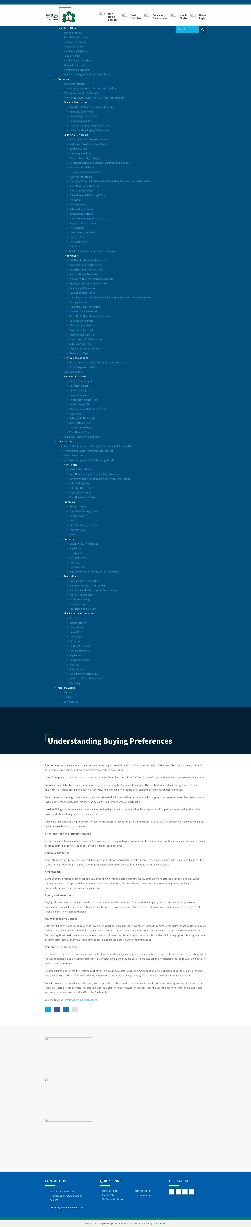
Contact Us (108, 1194)
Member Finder (110, 1190)
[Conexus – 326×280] (68, 1057)
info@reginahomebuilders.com (67, 1207)
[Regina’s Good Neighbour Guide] (68, 1098)
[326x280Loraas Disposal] (68, 1138)
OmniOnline (159, 1223)
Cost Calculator (143, 1194)
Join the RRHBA (143, 1190)
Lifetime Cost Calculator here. (81, 1000)
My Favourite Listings (113, 1199)
